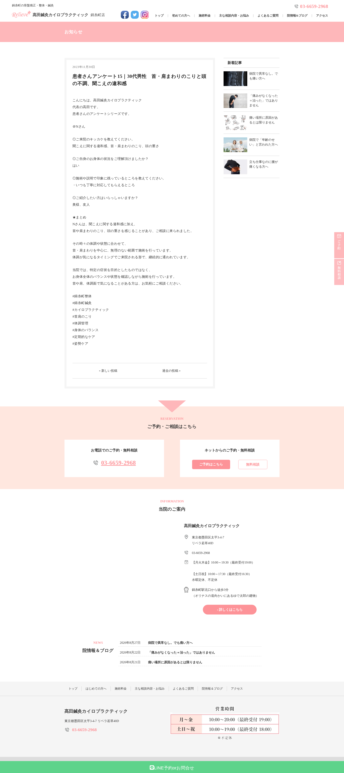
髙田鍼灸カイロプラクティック (69, 15)
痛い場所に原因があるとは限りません (175, 662)
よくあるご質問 (268, 15)
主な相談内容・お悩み (234, 15)
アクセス (322, 15)
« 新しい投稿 (108, 370)
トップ (159, 15)
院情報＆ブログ (212, 688)
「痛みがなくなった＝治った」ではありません (181, 652)
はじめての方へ (96, 688)
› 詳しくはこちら (230, 610)
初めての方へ (181, 15)
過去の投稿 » (171, 370)
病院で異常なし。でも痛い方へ (170, 642)
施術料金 (205, 15)
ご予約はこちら (211, 464)
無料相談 (253, 464)
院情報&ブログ (297, 15)
